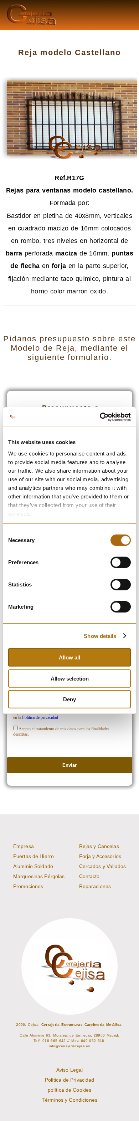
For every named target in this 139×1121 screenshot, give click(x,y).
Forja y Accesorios (100, 856)
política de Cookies (70, 1090)
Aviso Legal (69, 1070)
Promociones (28, 886)
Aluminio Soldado (33, 866)
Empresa (23, 846)
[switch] (120, 562)
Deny (69, 699)
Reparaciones (95, 886)
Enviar (69, 765)
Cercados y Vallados (102, 866)
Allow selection (70, 678)
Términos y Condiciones (69, 1100)
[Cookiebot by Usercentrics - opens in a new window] (100, 416)
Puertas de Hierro (33, 856)
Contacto (89, 876)
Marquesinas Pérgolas (39, 876)
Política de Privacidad (69, 1080)
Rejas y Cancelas (99, 846)
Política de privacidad (40, 717)
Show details (100, 636)
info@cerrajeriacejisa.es (69, 1046)
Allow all (69, 657)
